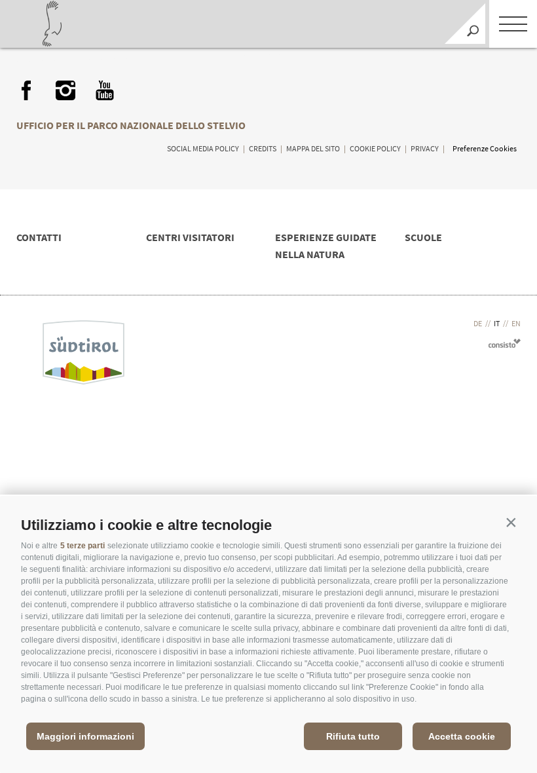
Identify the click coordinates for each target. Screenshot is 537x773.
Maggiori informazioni (85, 736)
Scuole (423, 237)
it (497, 323)
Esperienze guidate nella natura (326, 246)
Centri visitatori (190, 237)
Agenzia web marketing (505, 343)
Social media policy (203, 148)
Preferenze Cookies (485, 148)
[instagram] (65, 90)
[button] (511, 522)
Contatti (39, 237)
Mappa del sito (313, 148)
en (516, 323)
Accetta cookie (461, 736)
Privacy (425, 148)
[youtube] (105, 90)
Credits (262, 148)
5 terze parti (82, 545)
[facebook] (26, 90)
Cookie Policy (375, 148)
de (477, 323)
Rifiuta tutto (353, 736)
